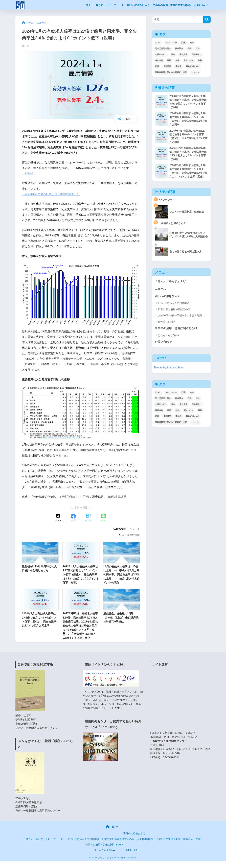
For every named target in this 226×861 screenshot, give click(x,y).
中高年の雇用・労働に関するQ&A (172, 5)
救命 (173, 54)
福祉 (169, 60)
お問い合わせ (201, 5)
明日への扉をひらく (138, 5)
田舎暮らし (197, 54)
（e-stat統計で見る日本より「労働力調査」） (51, 194)
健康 (192, 42)
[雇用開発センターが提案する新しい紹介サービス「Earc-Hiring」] (100, 746)
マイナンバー (171, 42)
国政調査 (179, 48)
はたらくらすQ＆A (168, 335)
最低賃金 (183, 54)
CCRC (158, 42)
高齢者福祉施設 (193, 66)
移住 (178, 60)
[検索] (207, 19)
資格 (200, 60)
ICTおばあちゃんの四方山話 (173, 303)
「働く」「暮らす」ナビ (97, 5)
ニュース (119, 5)
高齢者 (178, 66)
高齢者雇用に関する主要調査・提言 (171, 72)
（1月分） (28, 173)
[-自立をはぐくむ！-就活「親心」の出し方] (29, 772)
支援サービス (161, 54)
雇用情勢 (134, 535)
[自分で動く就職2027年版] (30, 690)
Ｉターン (195, 72)
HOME (115, 827)
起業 (157, 66)
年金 (198, 48)
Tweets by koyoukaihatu (168, 367)
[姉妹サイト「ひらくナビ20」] (111, 678)
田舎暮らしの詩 (166, 321)
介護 (183, 42)
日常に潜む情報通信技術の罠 (174, 309)
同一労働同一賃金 (163, 48)
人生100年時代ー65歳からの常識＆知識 (180, 315)
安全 (189, 48)
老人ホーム (189, 60)
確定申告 (159, 60)
